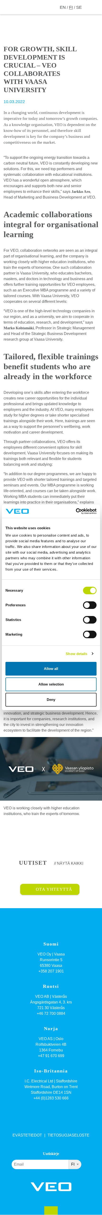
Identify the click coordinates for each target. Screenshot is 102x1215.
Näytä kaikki (70, 863)
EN (63, 7)
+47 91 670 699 (51, 1056)
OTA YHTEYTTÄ (54, 889)
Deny (51, 700)
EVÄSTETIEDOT (27, 1135)
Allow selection (51, 684)
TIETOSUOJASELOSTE (68, 1135)
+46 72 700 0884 (51, 1013)
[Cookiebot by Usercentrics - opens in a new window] (76, 511)
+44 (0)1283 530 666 (51, 1098)
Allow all (51, 669)
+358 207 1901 (51, 971)
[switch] (90, 605)
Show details (76, 654)
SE (79, 7)
